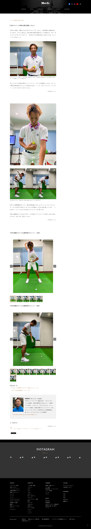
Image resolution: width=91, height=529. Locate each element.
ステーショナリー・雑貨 (33, 499)
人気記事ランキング (67, 487)
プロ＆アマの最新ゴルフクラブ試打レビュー (21, 428)
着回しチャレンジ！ (14, 492)
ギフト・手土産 (31, 507)
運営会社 (24, 519)
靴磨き (11, 504)
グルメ (29, 490)
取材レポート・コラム (14, 506)
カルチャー (30, 494)
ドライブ (47, 494)
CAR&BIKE (49, 9)
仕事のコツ (30, 506)
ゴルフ (11, 428)
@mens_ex (45, 452)
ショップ (12, 495)
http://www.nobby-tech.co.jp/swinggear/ (24, 414)
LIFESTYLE (40, 9)
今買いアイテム (13, 487)
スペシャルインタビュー (68, 485)
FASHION (24, 9)
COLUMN (58, 9)
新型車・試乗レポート (50, 485)
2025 (64, 494)
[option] (33, 267)
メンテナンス (12, 509)
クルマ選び (48, 487)
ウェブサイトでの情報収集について (59, 519)
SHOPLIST (65, 499)
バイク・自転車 (49, 490)
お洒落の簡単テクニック (15, 490)
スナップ (12, 507)
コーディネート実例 (14, 485)
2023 (64, 497)
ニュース (12, 494)
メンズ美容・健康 (31, 485)
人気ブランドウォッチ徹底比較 (52, 504)
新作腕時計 (48, 502)
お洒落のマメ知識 (13, 502)
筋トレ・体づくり (31, 495)
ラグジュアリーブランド (15, 499)
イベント (12, 497)
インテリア (30, 497)
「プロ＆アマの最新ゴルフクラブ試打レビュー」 (23, 388)
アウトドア (30, 502)
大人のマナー (30, 504)
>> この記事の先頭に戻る (17, 20)
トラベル (29, 487)
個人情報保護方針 (45, 519)
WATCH (31, 9)
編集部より (65, 501)
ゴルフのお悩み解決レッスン (36, 428)
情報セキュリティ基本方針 (33, 519)
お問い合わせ (72, 519)
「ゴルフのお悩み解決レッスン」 (19, 390)
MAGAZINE (66, 9)
